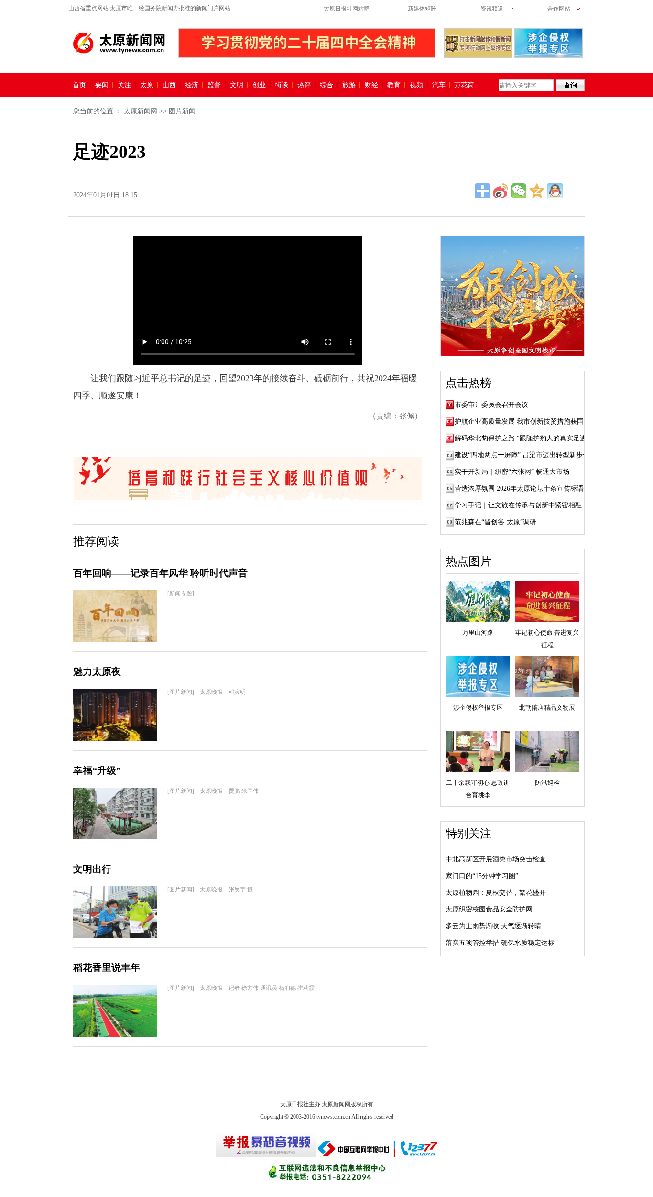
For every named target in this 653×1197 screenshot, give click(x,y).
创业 (259, 85)
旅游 (349, 85)
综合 (326, 85)
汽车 (439, 85)
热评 (304, 85)
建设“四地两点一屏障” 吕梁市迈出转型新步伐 (522, 455)
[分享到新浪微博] (500, 190)
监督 (214, 85)
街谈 (281, 85)
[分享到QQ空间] (536, 190)
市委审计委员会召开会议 (491, 404)
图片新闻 (182, 111)
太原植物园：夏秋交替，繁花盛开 (496, 892)
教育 (394, 85)
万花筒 (463, 85)
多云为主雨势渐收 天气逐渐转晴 (493, 926)
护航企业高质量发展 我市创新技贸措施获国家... (525, 421)
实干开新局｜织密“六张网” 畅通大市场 (512, 471)
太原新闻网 (140, 111)
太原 (146, 85)
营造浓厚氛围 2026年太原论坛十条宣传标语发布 (526, 488)
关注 (124, 85)
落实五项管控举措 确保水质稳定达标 (500, 942)
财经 (371, 85)
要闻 (102, 85)
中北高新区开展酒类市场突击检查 (496, 859)
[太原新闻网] (119, 43)
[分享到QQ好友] (555, 190)
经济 (191, 85)
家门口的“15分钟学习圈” (482, 875)
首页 (79, 85)
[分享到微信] (518, 190)
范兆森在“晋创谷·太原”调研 (495, 522)
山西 (169, 85)
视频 (416, 85)
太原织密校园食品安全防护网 (489, 909)
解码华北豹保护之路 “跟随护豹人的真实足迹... (523, 438)
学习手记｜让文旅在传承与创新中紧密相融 (518, 505)
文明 (236, 85)
